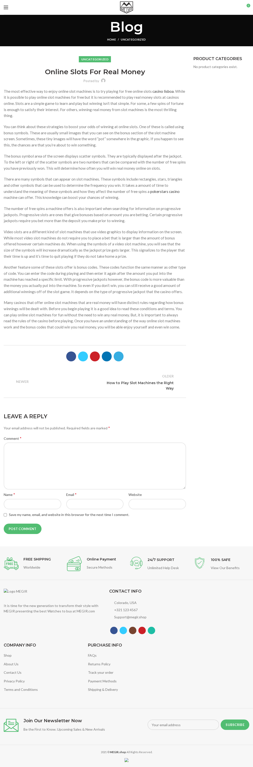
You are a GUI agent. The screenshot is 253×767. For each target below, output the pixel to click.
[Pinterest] (95, 356)
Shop (8, 655)
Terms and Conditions (21, 689)
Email (71, 494)
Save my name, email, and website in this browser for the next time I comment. (69, 514)
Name (9, 494)
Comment (12, 438)
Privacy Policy (14, 681)
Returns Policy (99, 664)
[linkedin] (107, 356)
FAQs (92, 655)
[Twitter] (83, 356)
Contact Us (12, 672)
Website (135, 494)
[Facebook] (71, 356)
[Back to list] (95, 382)
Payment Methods (102, 681)
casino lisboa (163, 91)
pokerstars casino (165, 191)
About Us (11, 664)
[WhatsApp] (151, 630)
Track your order (100, 672)
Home (111, 39)
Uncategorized (133, 39)
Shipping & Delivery (103, 689)
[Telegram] (119, 356)
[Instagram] (132, 630)
